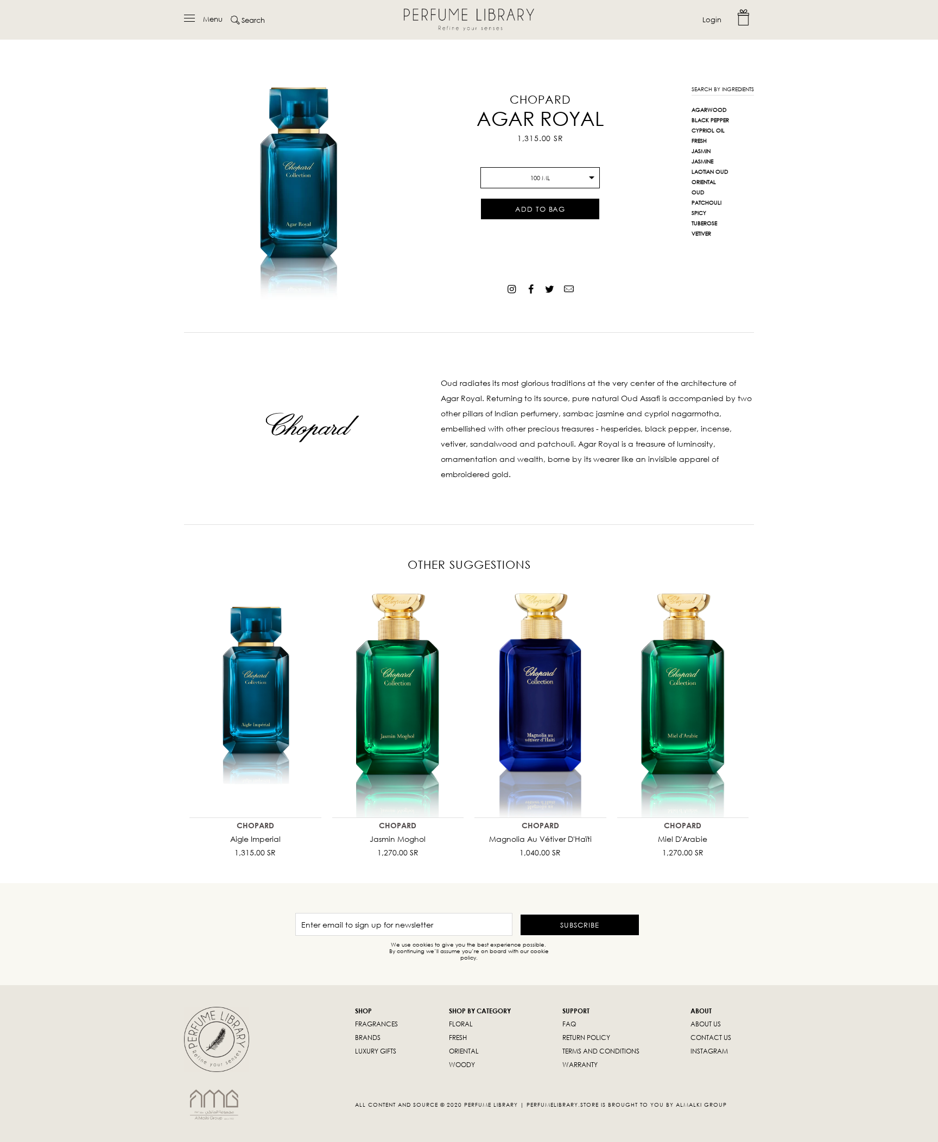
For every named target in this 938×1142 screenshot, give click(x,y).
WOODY (462, 1065)
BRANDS (368, 1037)
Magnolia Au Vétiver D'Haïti (540, 838)
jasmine (702, 161)
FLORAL (461, 1024)
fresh (699, 140)
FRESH (458, 1037)
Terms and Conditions (600, 1051)
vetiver (701, 233)
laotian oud (710, 171)
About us (705, 1024)
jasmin (701, 151)
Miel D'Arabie (682, 838)
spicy (699, 213)
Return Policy (586, 1037)
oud (698, 192)
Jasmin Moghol (398, 838)
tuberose (704, 223)
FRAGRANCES (376, 1024)
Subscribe (579, 925)
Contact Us (710, 1037)
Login (711, 19)
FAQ (569, 1024)
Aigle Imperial (255, 838)
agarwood (709, 109)
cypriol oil (708, 130)
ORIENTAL (464, 1051)
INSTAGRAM (709, 1051)
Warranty (580, 1065)
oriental (704, 182)
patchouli (706, 202)
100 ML (540, 177)
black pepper (710, 120)
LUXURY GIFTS (375, 1051)
